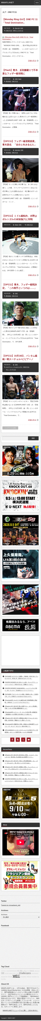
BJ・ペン (23, 971)
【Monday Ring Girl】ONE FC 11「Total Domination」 (20, 21)
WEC (16, 976)
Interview (17, 150)
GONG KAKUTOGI (10, 973)
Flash (19, 79)
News (16, 224)
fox (38, 976)
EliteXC (32, 971)
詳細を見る (32, 61)
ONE (21, 28)
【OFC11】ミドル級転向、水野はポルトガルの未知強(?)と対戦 (19, 217)
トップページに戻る (10, 428)
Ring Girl (17, 28)
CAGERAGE (34, 973)
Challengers (25, 973)
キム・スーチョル (11, 369)
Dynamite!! (23, 976)
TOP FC (3, 970)
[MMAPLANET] (9, 2)
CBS (17, 973)
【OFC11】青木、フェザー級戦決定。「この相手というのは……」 (19, 286)
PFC (18, 971)
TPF (2, 973)
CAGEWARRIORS (11, 970)
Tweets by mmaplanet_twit (10, 905)
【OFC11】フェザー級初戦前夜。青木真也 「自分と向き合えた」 (19, 143)
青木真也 (8, 81)
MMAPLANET (11, 1018)
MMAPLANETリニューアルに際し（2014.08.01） (20, 1010)
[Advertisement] (19, 650)
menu (37, 2)
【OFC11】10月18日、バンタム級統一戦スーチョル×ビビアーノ (19, 357)
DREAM (10, 976)
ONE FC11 (9, 30)
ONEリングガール (18, 30)
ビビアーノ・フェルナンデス (14, 367)
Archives (4, 914)
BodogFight (4, 976)
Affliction (29, 976)
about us (37, 970)
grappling (34, 976)
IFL (28, 970)
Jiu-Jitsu (3, 979)
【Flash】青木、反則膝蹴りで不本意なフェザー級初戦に (20, 72)
